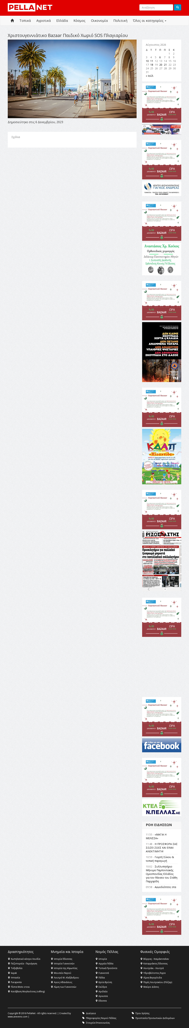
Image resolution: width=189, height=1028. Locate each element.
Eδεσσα (103, 1000)
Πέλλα (102, 977)
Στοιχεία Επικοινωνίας (98, 1022)
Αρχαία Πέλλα (106, 963)
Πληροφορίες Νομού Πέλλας (101, 1018)
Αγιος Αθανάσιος (63, 982)
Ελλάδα (62, 20)
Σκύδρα (103, 986)
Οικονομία (99, 20)
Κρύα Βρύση (105, 982)
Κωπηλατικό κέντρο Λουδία (25, 959)
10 (147, 61)
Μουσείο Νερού (62, 973)
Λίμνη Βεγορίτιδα (152, 977)
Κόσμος (79, 20)
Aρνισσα (103, 996)
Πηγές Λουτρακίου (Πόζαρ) (157, 982)
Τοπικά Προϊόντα (108, 968)
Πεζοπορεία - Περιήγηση (24, 963)
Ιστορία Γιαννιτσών (64, 963)
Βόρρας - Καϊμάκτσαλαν (156, 959)
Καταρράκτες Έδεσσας (155, 963)
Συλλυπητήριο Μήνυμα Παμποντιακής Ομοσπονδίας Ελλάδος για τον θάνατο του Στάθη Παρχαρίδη (161, 874)
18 (151, 64)
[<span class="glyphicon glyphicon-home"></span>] (12, 20)
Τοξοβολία (16, 968)
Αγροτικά (43, 20)
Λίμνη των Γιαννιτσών (65, 986)
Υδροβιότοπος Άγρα (154, 973)
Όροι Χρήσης (142, 1013)
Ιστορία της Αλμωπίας (65, 968)
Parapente (16, 982)
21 (165, 64)
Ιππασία (15, 977)
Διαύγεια (91, 1013)
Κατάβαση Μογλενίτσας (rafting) (28, 991)
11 (151, 61)
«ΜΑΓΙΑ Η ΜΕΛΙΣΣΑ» (156, 836)
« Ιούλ (149, 75)
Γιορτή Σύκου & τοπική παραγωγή (160, 858)
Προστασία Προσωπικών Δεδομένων (155, 1018)
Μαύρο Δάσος (151, 986)
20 (160, 64)
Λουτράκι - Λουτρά (153, 968)
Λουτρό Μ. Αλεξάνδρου (66, 977)
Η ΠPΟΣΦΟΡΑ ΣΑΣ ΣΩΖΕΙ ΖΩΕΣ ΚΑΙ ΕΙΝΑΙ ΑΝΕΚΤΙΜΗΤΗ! (162, 847)
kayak (14, 973)
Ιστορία (103, 959)
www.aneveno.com (18, 1016)
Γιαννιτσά (104, 973)
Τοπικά (25, 20)
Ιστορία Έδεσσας (63, 959)
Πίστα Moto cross (20, 986)
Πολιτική (120, 20)
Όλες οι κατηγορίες (148, 20)
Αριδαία (103, 991)
